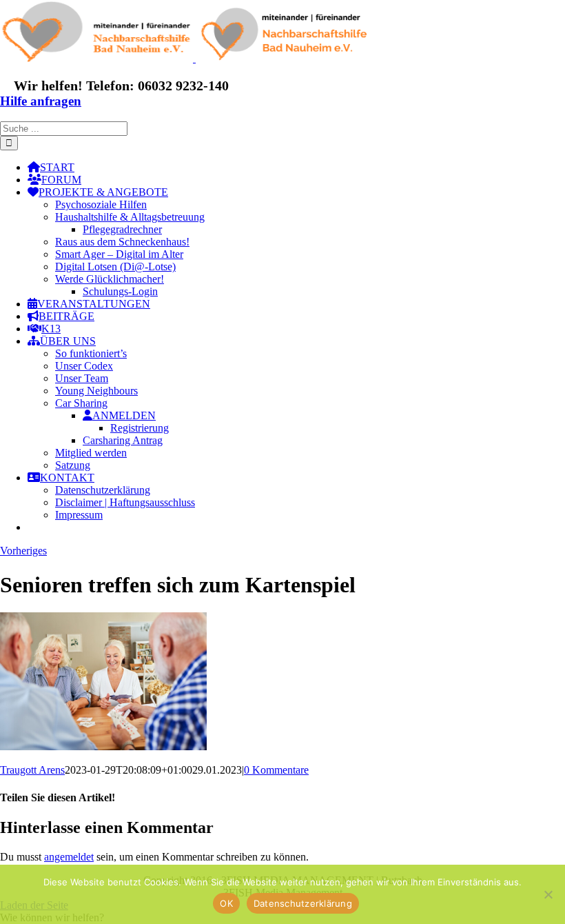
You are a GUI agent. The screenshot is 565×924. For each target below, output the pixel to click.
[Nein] (548, 894)
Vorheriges (23, 550)
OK (226, 903)
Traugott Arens (32, 770)
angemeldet (69, 857)
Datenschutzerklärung (303, 903)
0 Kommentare (276, 770)
